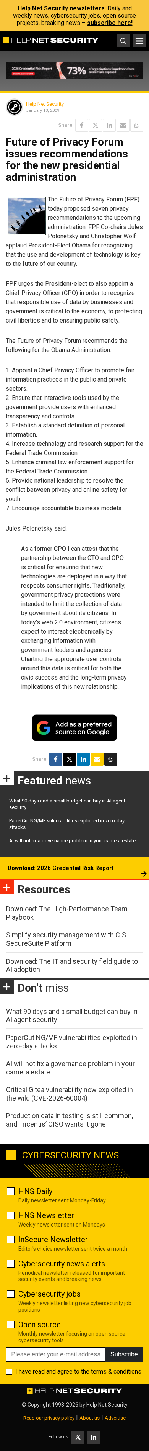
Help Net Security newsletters (61, 8)
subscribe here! (110, 22)
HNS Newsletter (46, 1215)
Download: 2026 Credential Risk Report (60, 868)
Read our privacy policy (48, 1418)
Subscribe (124, 1354)
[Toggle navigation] (139, 40)
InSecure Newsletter (53, 1239)
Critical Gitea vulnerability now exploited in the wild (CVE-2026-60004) (69, 1094)
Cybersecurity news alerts (61, 1263)
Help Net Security (45, 104)
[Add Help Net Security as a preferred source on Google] (136, 125)
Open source (39, 1324)
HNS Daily (35, 1191)
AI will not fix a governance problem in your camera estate (72, 840)
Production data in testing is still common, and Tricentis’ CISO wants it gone (69, 1120)
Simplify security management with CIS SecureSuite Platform (66, 939)
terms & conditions (116, 1371)
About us (89, 1418)
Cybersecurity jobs (49, 1294)
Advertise (115, 1418)
